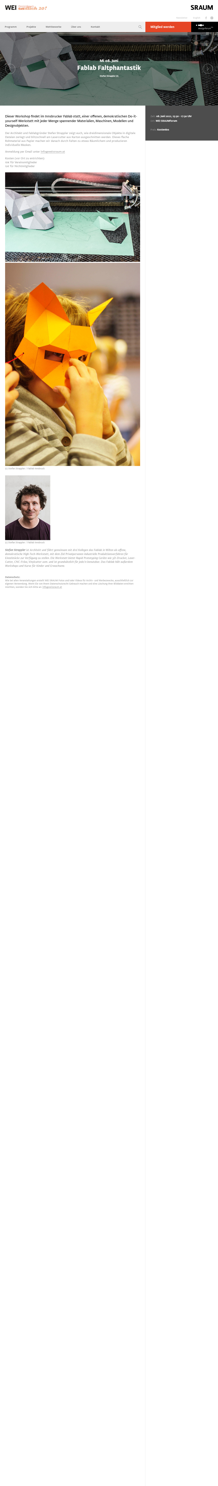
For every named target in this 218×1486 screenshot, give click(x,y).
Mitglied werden (162, 27)
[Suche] (140, 27)
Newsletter (181, 17)
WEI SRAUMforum (166, 121)
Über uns (76, 26)
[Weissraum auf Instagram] (211, 17)
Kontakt (95, 26)
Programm (11, 26)
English (196, 17)
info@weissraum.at (53, 151)
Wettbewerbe (53, 26)
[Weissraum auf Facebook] (206, 17)
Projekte (31, 26)
